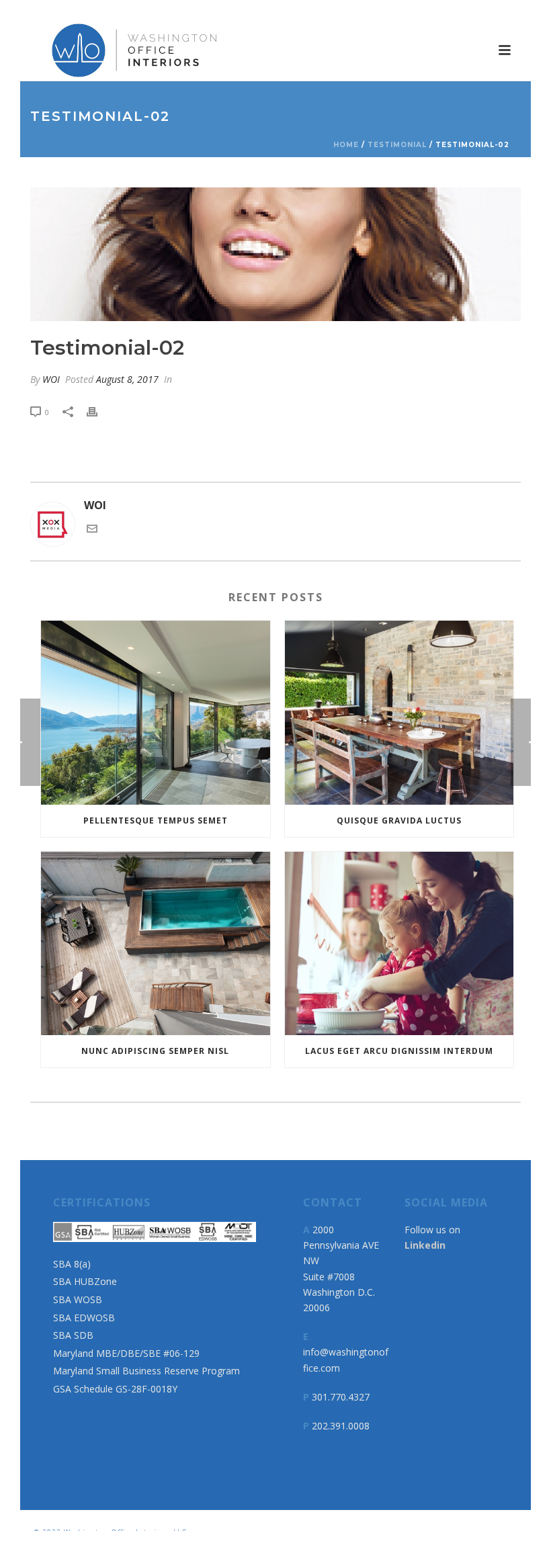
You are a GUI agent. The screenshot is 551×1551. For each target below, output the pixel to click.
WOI (51, 379)
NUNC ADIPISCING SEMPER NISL (155, 1051)
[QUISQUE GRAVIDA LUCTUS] (399, 713)
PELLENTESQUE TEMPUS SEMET (155, 820)
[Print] (99, 411)
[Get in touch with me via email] (92, 530)
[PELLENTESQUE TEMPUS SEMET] (155, 713)
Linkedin (425, 1245)
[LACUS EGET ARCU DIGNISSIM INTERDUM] (399, 944)
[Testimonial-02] (275, 254)
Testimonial (397, 144)
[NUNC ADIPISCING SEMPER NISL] (155, 944)
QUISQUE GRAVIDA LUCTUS (399, 820)
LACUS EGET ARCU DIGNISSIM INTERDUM (399, 1051)
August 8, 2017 (127, 379)
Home (346, 144)
